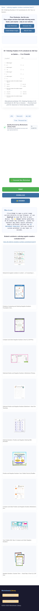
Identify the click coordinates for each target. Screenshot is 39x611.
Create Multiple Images (12, 30)
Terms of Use (10, 595)
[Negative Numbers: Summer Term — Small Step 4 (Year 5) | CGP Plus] (19, 559)
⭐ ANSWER (20, 201)
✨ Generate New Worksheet (20, 180)
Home (3, 7)
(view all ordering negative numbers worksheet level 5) (19, 242)
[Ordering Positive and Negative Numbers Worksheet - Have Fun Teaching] (19, 392)
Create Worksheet (12, 26)
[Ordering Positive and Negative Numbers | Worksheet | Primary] (19, 358)
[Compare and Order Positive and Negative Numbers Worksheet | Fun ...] (19, 492)
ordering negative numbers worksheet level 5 (20, 7)
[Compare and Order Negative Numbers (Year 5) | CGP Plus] (19, 325)
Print (20, 189)
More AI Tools (28, 30)
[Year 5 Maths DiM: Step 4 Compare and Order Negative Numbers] (19, 525)
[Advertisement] (19, 155)
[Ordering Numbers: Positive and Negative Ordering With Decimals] (19, 425)
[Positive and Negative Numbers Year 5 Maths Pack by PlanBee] (19, 459)
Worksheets (9, 590)
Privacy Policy (10, 601)
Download (20, 195)
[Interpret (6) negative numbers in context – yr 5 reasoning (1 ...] (19, 258)
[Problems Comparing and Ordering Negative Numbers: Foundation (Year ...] (19, 291)
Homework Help (27, 26)
